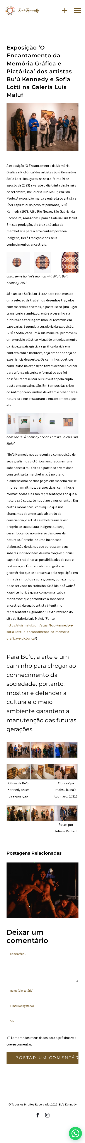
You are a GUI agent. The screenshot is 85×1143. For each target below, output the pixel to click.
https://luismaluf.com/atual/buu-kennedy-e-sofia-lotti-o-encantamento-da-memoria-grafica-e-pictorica (40, 631)
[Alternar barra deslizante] (62, 10)
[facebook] (37, 1115)
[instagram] (47, 1115)
